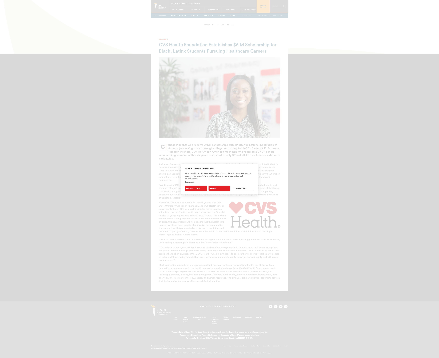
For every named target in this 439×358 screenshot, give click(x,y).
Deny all (213, 188)
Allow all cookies (193, 188)
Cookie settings (239, 188)
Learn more (189, 182)
